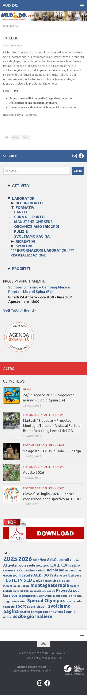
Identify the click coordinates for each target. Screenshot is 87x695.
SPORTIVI (24, 246)
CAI (65, 565)
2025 (10, 558)
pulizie (15, 137)
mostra (74, 586)
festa (54, 575)
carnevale (10, 570)
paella (24, 590)
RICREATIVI (25, 241)
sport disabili (37, 606)
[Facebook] (81, 155)
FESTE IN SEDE (19, 579)
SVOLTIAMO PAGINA (32, 236)
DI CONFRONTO (29, 203)
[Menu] (81, 5)
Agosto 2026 (33, 472)
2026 (25, 559)
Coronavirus (27, 570)
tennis (70, 611)
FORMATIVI (10, 26)
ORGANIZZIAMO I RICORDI (36, 226)
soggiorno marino (14, 601)
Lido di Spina (61, 580)
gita (39, 580)
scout (56, 596)
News (16, 591)
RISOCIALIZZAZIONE (28, 255)
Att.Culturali (58, 559)
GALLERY (48, 414)
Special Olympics (46, 600)
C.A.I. (54, 565)
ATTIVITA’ (21, 185)
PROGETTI (21, 268)
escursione (73, 570)
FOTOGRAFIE (31, 414)
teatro (25, 612)
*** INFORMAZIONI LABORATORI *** (42, 250)
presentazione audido (42, 591)
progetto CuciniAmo (37, 596)
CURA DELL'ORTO (29, 217)
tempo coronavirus (47, 612)
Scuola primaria (71, 596)
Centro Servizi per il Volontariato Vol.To (31, 670)
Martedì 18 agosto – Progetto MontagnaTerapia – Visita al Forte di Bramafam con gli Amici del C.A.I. (52, 425)
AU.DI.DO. (10, 5)
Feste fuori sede (70, 575)
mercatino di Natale (16, 586)
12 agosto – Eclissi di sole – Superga (52, 451)
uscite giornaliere (32, 616)
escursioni (12, 575)
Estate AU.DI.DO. (35, 575)
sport (20, 606)
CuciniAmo (54, 570)
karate (47, 580)
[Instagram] (74, 155)
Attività (74, 560)
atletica (39, 560)
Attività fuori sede (19, 565)
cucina (40, 570)
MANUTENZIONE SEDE (33, 222)
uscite (7, 617)
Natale (7, 590)
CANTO (20, 212)
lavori (25, 137)
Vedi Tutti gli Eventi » (20, 310)
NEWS (27, 389)
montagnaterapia (49, 585)
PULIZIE (21, 231)
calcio (75, 565)
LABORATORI (23, 198)
